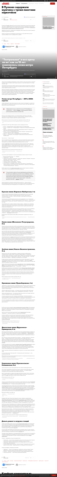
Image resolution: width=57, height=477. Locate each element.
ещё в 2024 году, (20, 264)
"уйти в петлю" (28, 232)
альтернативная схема (22, 400)
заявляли (17, 179)
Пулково (7, 25)
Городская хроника (41, 460)
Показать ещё (45, 106)
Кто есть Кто (41, 3)
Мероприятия (31, 3)
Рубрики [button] (18, 3)
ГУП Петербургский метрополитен (33, 460)
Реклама (36, 3)
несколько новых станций (22, 423)
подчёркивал (9, 212)
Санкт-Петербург (17, 43)
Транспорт (11, 460)
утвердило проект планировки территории (23, 344)
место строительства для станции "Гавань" (21, 307)
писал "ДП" (16, 427)
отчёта (18, 110)
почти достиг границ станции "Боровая (23, 389)
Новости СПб (46, 460)
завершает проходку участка (7, 266)
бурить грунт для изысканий (19, 388)
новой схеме (7, 143)
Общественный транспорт (18, 460)
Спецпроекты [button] (24, 3)
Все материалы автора (13, 19)
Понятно (53, 475)
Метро (8, 460)
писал (7, 375)
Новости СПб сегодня (5, 461)
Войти (52, 3)
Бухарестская (24, 332)
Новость (8, 43)
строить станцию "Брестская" (7, 400)
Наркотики (12, 43)
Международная (30, 332)
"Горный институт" (23, 312)
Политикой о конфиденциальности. (20, 475)
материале (20, 431)
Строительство (25, 460)
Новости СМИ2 (4, 49)
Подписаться (35, 0)
